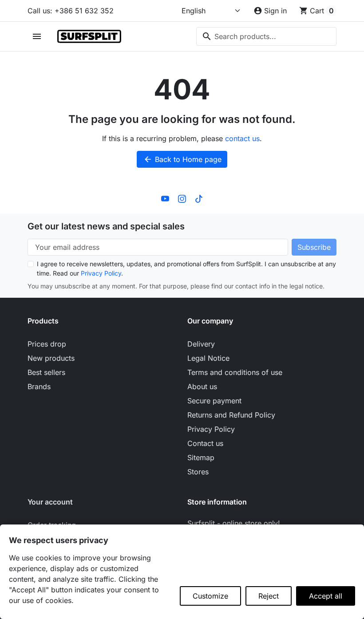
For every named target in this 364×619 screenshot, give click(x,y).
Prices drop (47, 343)
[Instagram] (182, 198)
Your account (50, 501)
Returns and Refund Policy (231, 414)
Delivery (201, 343)
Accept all (325, 595)
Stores (198, 471)
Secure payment (214, 400)
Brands (39, 386)
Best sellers (46, 372)
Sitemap (200, 457)
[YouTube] (165, 198)
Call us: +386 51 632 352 (71, 10)
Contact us (205, 443)
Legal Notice (208, 358)
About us (202, 386)
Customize (210, 595)
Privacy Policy (101, 273)
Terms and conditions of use (234, 372)
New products (51, 358)
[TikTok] (198, 198)
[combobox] (266, 36)
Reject (268, 595)
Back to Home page (182, 159)
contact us (242, 138)
